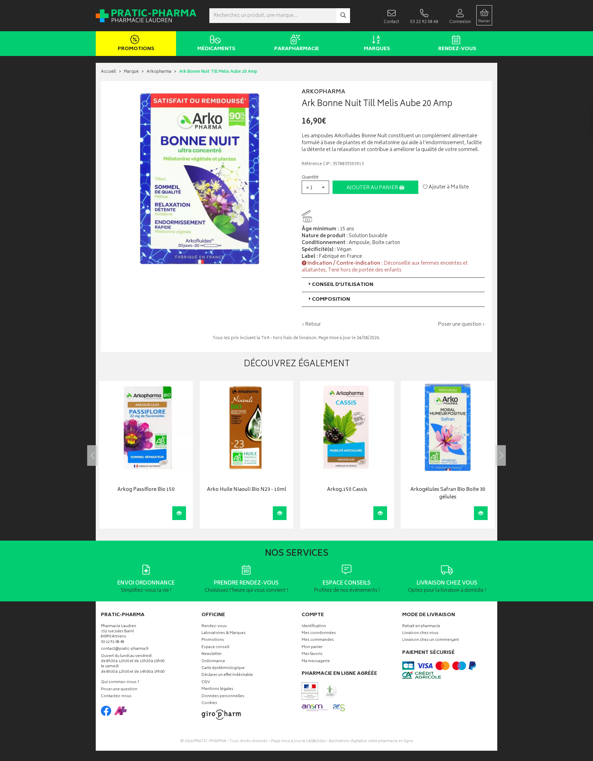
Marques (377, 49)
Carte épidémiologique (223, 668)
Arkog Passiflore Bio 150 (146, 490)
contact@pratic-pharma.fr (125, 649)
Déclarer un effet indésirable (227, 675)
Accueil (108, 72)
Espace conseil (215, 647)
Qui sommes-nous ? (120, 682)
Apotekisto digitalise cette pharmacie (371, 741)
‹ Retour (311, 324)
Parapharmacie (296, 49)
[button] (315, 187)
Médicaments (216, 49)
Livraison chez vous (420, 633)
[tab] (393, 285)
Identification (314, 627)
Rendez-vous (457, 49)
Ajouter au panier (373, 188)
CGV (205, 682)
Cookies (209, 703)
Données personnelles (222, 697)
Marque (131, 72)
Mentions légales (217, 689)
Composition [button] (331, 299)
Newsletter (211, 654)
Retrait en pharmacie (421, 627)
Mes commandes (318, 640)
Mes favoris (312, 654)
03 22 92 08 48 (112, 642)
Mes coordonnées (319, 633)
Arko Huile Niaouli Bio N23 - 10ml (246, 490)
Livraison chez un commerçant (430, 640)
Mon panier (312, 647)
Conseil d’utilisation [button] (342, 284)
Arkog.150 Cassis (347, 490)
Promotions (136, 49)
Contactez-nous (116, 697)
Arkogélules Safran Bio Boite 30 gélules (447, 493)
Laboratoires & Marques (223, 633)
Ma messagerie (316, 662)
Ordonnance (213, 662)
